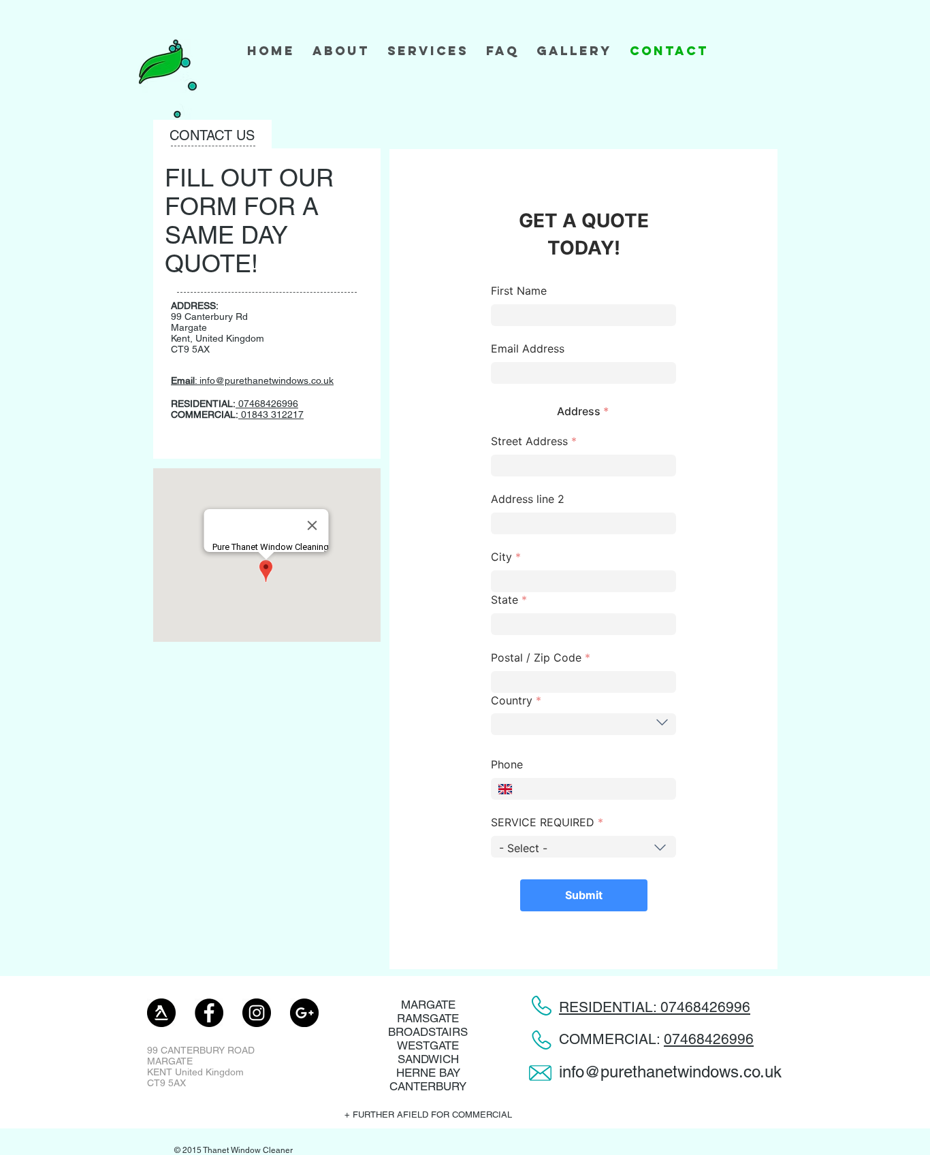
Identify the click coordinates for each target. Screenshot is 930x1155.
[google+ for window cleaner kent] (304, 1012)
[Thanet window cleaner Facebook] (209, 1012)
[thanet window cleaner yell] (161, 1012)
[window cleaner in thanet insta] (256, 1012)
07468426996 (709, 1038)
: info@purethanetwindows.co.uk (252, 380)
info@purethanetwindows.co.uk (670, 1071)
